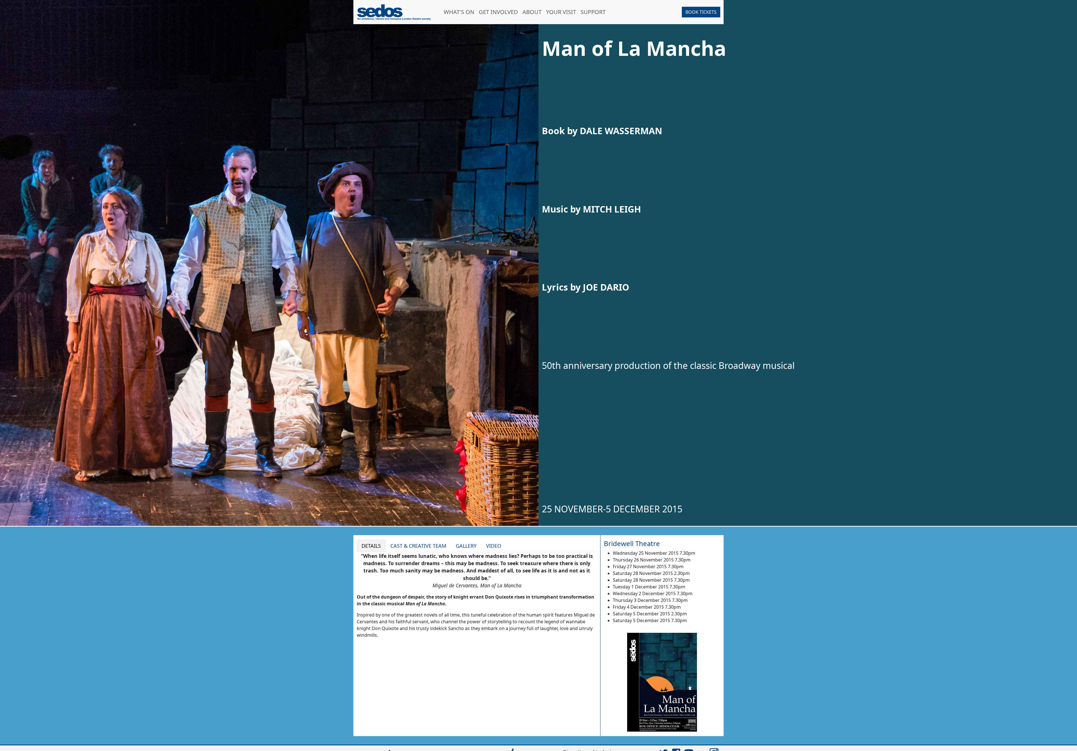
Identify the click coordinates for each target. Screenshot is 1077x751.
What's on (459, 12)
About (532, 12)
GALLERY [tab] (466, 545)
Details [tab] (371, 545)
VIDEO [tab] (493, 545)
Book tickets (701, 12)
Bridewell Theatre (632, 543)
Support (593, 12)
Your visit (561, 12)
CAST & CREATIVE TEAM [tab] (418, 545)
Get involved (498, 12)
